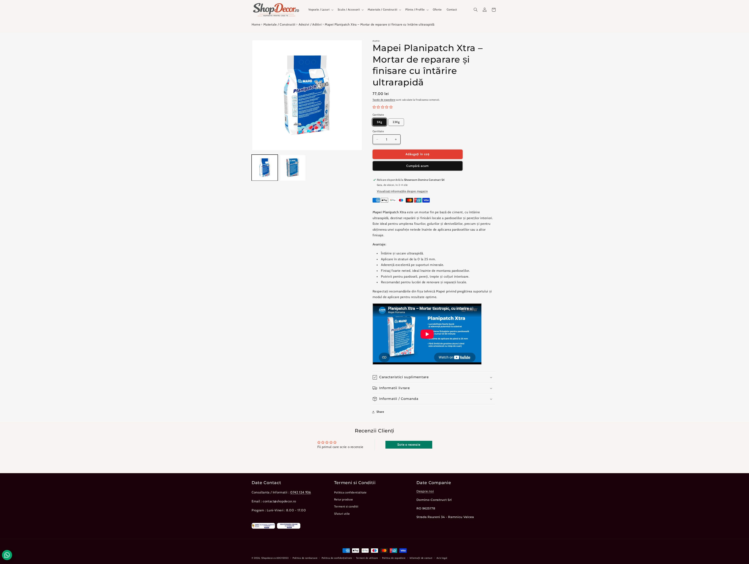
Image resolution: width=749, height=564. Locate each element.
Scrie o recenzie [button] (408, 444)
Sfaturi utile (342, 513)
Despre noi (425, 491)
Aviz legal (442, 558)
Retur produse (343, 499)
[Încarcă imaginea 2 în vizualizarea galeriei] (293, 168)
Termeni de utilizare (367, 558)
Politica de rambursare (305, 558)
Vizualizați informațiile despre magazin (402, 191)
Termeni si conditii (346, 506)
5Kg (379, 122)
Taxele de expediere (384, 99)
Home (256, 24)
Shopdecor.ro (268, 558)
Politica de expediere (394, 558)
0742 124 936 (300, 492)
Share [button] (380, 411)
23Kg (396, 122)
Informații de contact (421, 558)
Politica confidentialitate (350, 492)
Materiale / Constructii (279, 24)
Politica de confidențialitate (337, 558)
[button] (320, 9)
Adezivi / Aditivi (310, 24)
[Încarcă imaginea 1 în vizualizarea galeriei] (265, 168)
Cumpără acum (417, 166)
